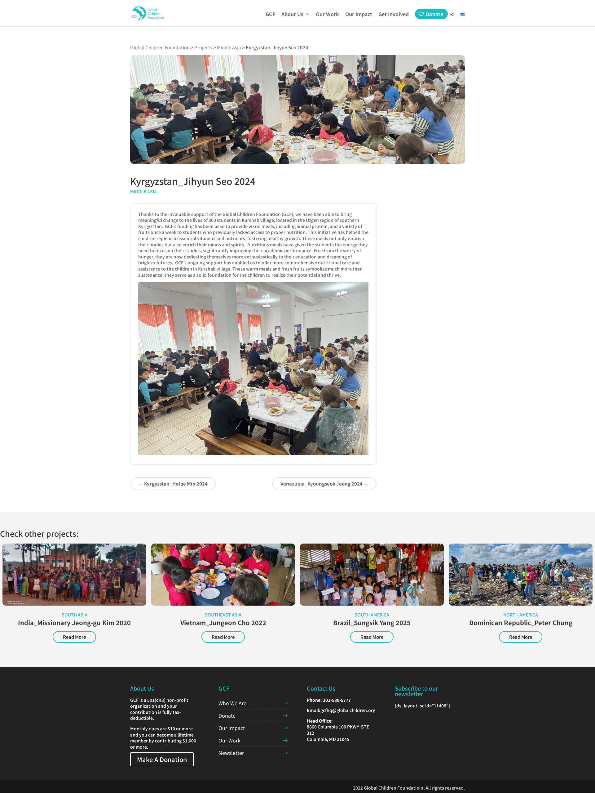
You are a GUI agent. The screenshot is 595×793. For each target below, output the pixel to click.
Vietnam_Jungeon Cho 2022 (223, 622)
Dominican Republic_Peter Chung (520, 622)
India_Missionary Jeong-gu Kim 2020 (74, 622)
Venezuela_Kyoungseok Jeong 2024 (324, 483)
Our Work (327, 15)
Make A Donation (162, 759)
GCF (270, 15)
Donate (434, 14)
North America (520, 615)
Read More (74, 637)
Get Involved (393, 15)
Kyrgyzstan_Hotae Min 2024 (173, 483)
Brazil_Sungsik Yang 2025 (372, 622)
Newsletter (231, 752)
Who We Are (232, 703)
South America (372, 615)
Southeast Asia (223, 615)
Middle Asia (143, 191)
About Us (292, 15)
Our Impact (358, 15)
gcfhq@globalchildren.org (347, 710)
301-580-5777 (337, 700)
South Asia (74, 615)
